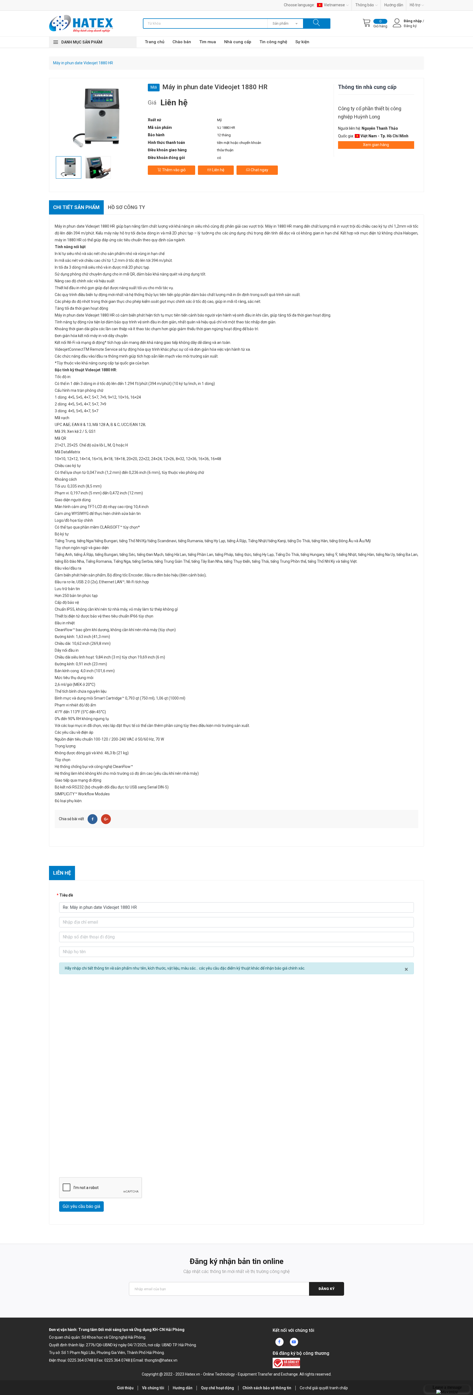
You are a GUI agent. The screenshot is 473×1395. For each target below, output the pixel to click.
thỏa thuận (225, 150)
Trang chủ (154, 41)
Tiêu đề (66, 895)
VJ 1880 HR (226, 128)
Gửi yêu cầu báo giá (81, 1206)
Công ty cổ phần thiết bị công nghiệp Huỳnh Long (369, 113)
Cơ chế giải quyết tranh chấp (324, 1388)
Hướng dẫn (393, 5)
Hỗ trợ (415, 5)
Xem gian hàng (376, 145)
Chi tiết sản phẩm (76, 207)
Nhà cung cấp (237, 41)
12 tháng (224, 135)
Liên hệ (217, 170)
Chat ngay (259, 170)
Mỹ (219, 120)
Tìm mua (207, 41)
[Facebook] (92, 819)
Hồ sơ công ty (126, 207)
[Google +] (106, 819)
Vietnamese (334, 5)
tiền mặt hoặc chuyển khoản (239, 143)
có (219, 158)
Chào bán (181, 41)
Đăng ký (326, 1289)
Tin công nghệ (273, 41)
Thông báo (364, 5)
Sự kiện (302, 41)
